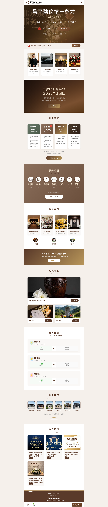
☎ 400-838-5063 (54, 196)
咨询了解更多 (54, 158)
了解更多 (54, 106)
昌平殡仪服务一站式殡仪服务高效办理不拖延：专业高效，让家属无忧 (35, 454)
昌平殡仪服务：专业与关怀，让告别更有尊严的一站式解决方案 (53, 454)
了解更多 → (54, 261)
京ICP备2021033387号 (49, 500)
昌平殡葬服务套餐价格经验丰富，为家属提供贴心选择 (71, 454)
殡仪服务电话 (77, 505)
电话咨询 (64, 29)
